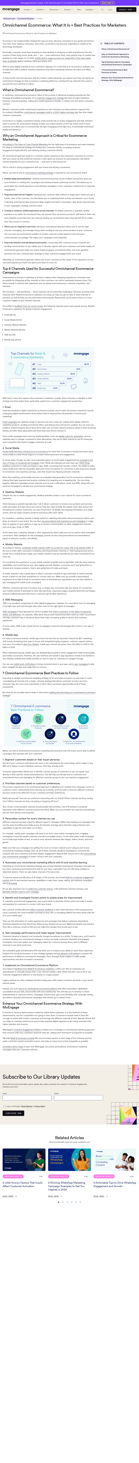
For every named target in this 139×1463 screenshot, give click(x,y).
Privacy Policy (40, 1106)
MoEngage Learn (9, 18)
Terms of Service (26, 1106)
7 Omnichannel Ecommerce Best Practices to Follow (114, 71)
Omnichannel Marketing (25, 18)
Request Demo (125, 9)
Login (110, 9)
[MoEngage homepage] (11, 9)
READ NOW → (107, 3)
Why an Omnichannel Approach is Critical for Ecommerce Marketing (115, 55)
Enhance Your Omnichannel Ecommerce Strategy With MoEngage (117, 79)
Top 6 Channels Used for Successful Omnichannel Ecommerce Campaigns (117, 63)
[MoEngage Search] (100, 9)
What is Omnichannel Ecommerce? (116, 49)
